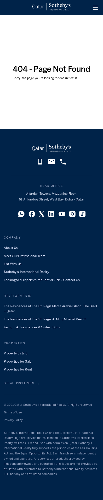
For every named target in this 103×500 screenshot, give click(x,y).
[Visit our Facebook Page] (32, 215)
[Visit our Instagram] (72, 215)
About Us (11, 248)
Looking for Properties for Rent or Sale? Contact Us (42, 280)
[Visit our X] (42, 215)
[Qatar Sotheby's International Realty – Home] (51, 7)
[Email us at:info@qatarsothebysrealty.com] (51, 164)
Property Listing (16, 353)
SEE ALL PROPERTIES (22, 384)
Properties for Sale (17, 361)
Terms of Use (13, 412)
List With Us (13, 264)
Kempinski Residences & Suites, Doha (32, 327)
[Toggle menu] (95, 8)
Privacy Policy (13, 420)
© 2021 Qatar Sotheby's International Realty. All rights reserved (48, 405)
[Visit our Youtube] (62, 215)
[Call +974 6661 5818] (40, 164)
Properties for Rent (18, 369)
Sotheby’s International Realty (26, 272)
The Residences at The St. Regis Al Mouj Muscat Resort (45, 319)
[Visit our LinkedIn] (51, 215)
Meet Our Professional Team (24, 256)
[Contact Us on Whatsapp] (21, 215)
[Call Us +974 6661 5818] (63, 164)
